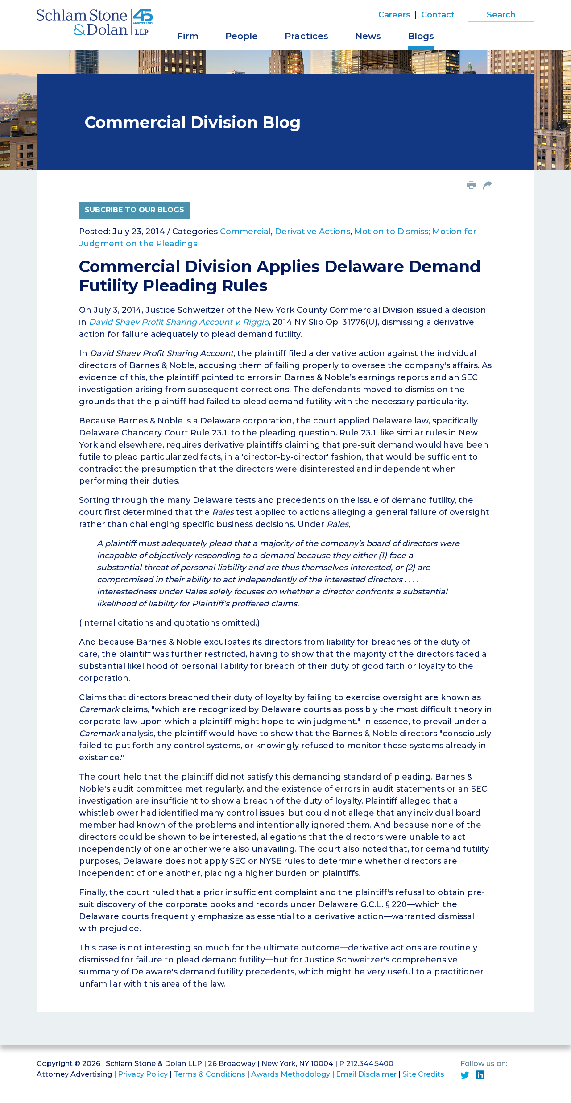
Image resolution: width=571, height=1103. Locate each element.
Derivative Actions (312, 231)
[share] (487, 186)
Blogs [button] (421, 36)
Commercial (245, 231)
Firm (188, 36)
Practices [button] (306, 36)
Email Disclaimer (366, 1074)
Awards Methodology (290, 1074)
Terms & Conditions (209, 1074)
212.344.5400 (369, 1063)
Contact (438, 15)
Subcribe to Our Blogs (134, 210)
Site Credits (423, 1074)
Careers (394, 15)
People (241, 36)
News (368, 36)
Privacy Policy (143, 1074)
